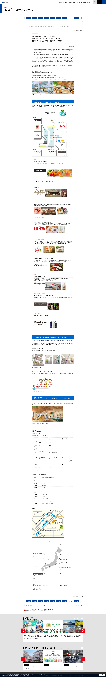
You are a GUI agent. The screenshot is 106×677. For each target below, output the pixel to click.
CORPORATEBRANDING (89, 2)
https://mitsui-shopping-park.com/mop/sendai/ (50, 501)
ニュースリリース (65, 2)
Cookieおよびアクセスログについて (15, 675)
